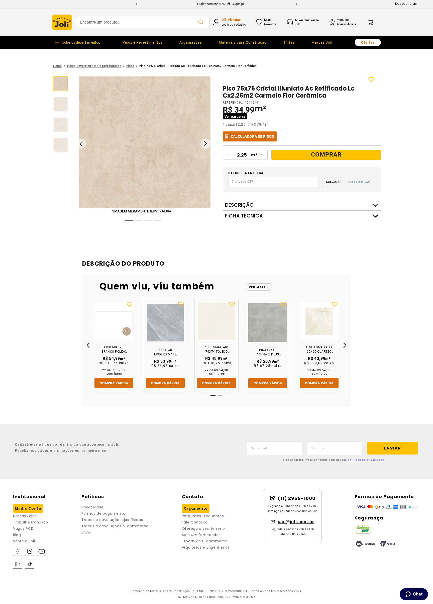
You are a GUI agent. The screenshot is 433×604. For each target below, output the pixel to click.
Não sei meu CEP (359, 181)
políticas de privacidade (366, 460)
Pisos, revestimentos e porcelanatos (94, 66)
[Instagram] (29, 552)
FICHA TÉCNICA (244, 216)
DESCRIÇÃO (239, 205)
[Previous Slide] (137, 4)
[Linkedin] (17, 564)
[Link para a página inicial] (57, 66)
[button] (144, 142)
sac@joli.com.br (296, 521)
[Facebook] (17, 552)
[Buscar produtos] (200, 22)
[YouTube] (41, 552)
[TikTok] (29, 564)
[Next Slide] (296, 4)
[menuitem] (142, 42)
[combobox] (143, 22)
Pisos (130, 66)
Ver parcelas (235, 116)
